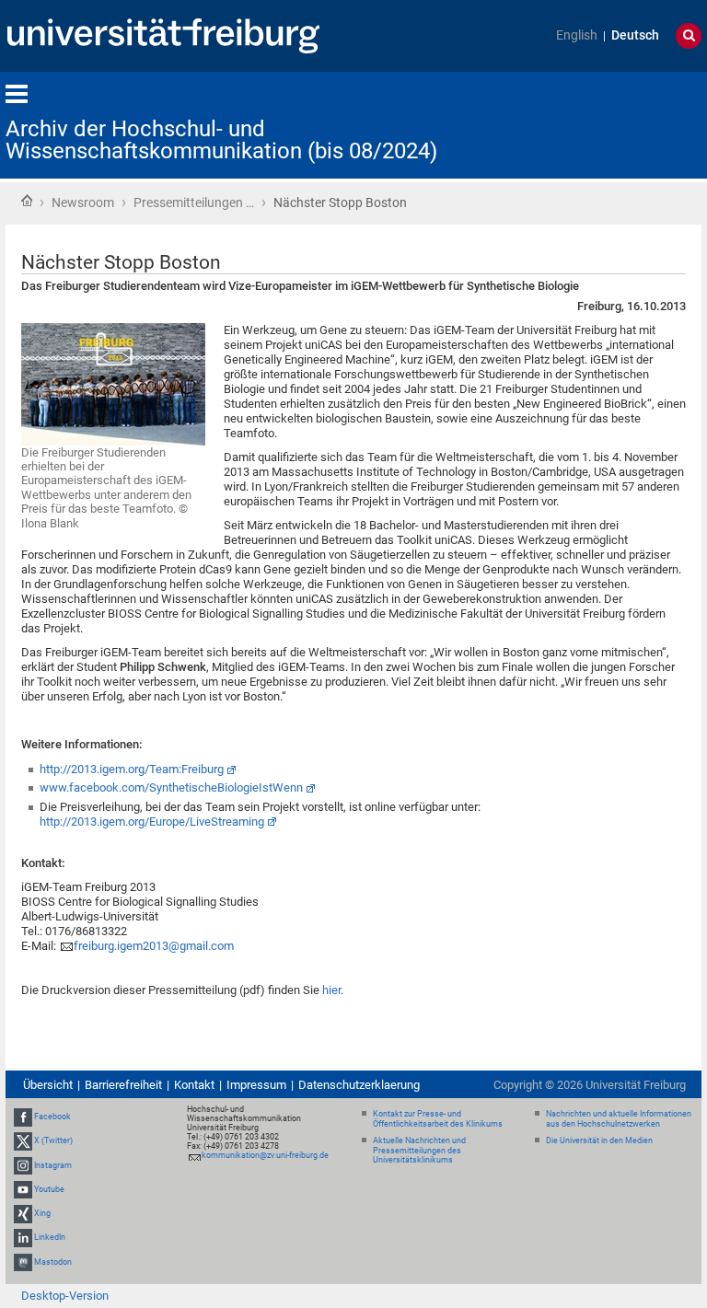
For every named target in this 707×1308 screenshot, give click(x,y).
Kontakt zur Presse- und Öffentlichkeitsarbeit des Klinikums (438, 1119)
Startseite (26, 200)
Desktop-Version (65, 1295)
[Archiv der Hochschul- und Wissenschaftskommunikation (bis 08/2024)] (611, 124)
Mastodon (53, 1262)
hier (331, 990)
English (576, 35)
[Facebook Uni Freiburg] (23, 1116)
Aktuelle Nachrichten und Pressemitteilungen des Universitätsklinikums (419, 1150)
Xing (42, 1213)
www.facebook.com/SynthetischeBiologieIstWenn (171, 787)
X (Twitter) (53, 1141)
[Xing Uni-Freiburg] (23, 1213)
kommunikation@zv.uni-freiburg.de (265, 1155)
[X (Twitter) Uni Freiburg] (23, 1141)
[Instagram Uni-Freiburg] (23, 1165)
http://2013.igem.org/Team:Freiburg (132, 769)
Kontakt (194, 1085)
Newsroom (83, 202)
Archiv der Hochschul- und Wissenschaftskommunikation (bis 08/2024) (221, 140)
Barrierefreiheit (123, 1085)
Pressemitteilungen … (193, 202)
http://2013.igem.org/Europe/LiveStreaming (152, 821)
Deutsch (635, 35)
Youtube (49, 1189)
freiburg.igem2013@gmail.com (154, 946)
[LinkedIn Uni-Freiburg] (23, 1237)
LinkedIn (49, 1237)
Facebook (52, 1116)
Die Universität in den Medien (599, 1140)
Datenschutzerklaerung (359, 1085)
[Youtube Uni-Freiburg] (23, 1189)
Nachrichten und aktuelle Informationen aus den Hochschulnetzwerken (618, 1119)
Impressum (256, 1085)
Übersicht (48, 1085)
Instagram (53, 1165)
